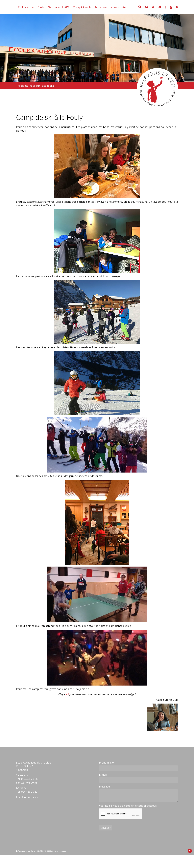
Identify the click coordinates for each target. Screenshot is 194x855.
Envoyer (105, 827)
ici (67, 694)
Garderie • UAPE (58, 7)
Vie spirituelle (82, 7)
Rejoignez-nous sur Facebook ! (35, 85)
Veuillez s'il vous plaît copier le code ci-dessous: (128, 805)
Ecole (40, 7)
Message (104, 786)
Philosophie (26, 7)
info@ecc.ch (30, 797)
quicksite (31, 851)
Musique (101, 7)
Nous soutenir (120, 7)
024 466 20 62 (29, 791)
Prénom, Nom (107, 762)
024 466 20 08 (29, 779)
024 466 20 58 (29, 782)
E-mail (103, 774)
